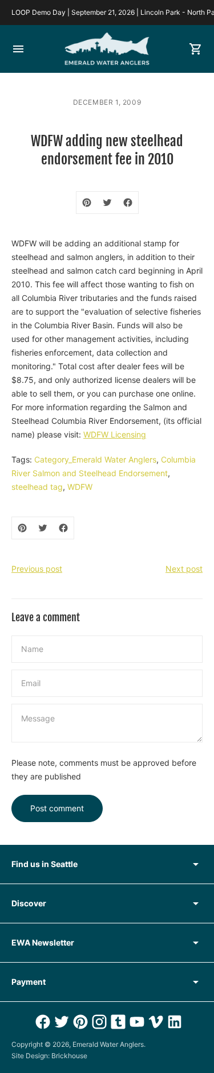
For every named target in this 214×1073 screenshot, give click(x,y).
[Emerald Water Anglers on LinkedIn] (173, 1021)
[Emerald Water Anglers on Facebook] (41, 1021)
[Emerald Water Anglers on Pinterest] (79, 1021)
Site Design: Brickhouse (49, 1055)
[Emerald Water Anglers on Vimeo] (154, 1021)
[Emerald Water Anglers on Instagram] (98, 1021)
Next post (184, 568)
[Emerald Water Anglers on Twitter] (60, 1021)
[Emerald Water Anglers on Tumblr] (117, 1021)
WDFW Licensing (114, 434)
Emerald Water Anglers (108, 1044)
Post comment (57, 808)
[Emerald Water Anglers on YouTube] (135, 1021)
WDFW (79, 487)
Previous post (36, 568)
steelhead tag (37, 487)
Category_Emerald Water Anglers (95, 459)
